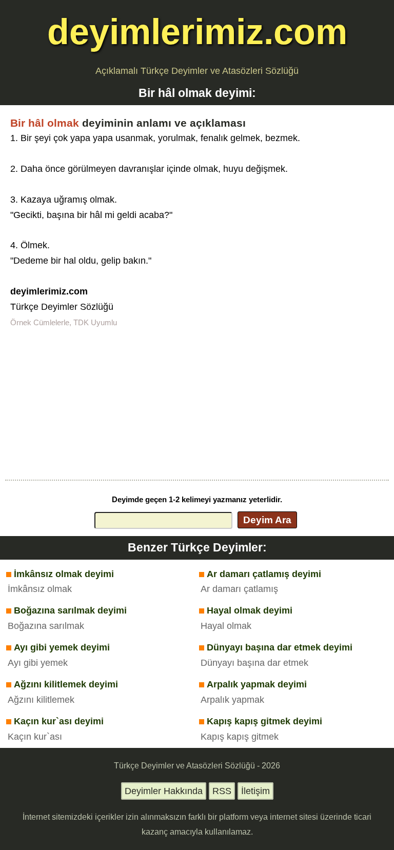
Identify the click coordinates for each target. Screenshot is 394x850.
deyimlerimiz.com (197, 31)
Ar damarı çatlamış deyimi (264, 574)
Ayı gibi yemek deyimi (62, 647)
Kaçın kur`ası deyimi (59, 721)
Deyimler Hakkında (164, 791)
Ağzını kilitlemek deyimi (66, 684)
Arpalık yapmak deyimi (257, 684)
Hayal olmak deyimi (249, 610)
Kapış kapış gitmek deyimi (264, 721)
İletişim (255, 791)
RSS (221, 791)
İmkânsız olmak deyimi (64, 574)
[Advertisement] (197, 403)
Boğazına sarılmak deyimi (70, 610)
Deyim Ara (267, 519)
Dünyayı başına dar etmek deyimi (279, 647)
